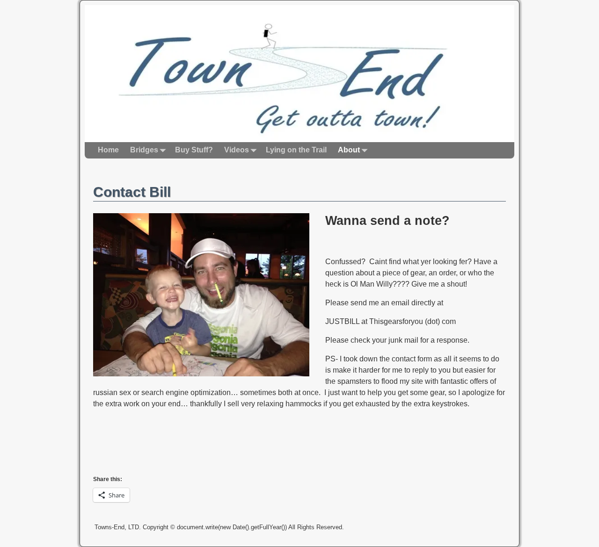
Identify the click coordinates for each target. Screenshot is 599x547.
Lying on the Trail (296, 150)
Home (108, 150)
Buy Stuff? (194, 150)
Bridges (144, 150)
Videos (236, 150)
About (349, 150)
